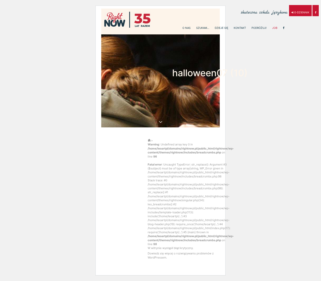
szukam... (202, 27)
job (274, 27)
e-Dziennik (301, 12)
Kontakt (240, 27)
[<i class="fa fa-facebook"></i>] (284, 28)
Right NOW (127, 19)
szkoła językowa (264, 10)
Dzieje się (221, 27)
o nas (186, 27)
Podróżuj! (259, 27)
